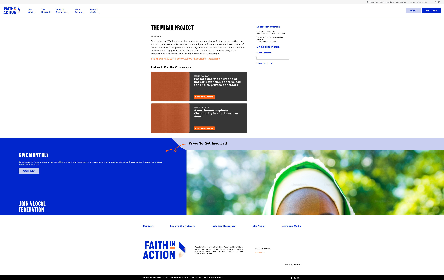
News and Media (291, 226)
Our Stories (401, 2)
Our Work (30, 10)
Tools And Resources (223, 226)
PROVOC (297, 265)
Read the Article (204, 97)
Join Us (413, 10)
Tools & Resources (61, 10)
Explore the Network (182, 226)
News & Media (94, 10)
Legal (205, 277)
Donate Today (29, 170)
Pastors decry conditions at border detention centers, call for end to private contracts (218, 82)
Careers (411, 2)
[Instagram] (439, 2)
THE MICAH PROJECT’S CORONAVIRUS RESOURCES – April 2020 (185, 59)
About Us (374, 2)
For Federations (387, 2)
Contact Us (422, 2)
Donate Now (431, 10)
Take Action (78, 10)
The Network (46, 10)
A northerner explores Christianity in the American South (216, 113)
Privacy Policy (216, 277)
